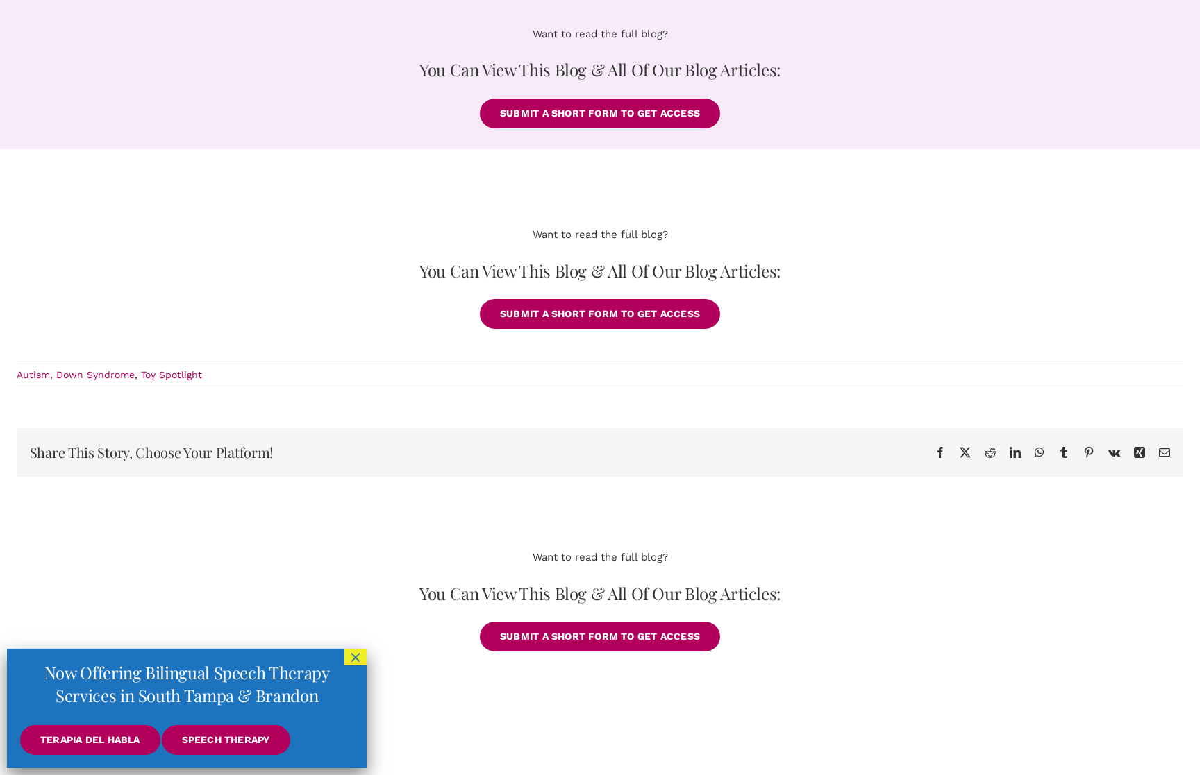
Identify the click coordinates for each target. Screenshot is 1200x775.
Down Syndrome (95, 374)
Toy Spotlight (171, 374)
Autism (33, 374)
